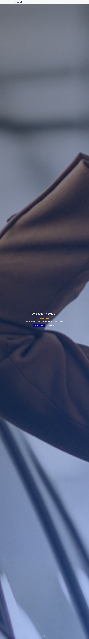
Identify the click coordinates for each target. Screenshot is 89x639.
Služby (49, 2)
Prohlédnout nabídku (39, 325)
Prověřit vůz (66, 2)
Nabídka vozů (42, 2)
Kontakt (73, 2)
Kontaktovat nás (50, 325)
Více (44, 634)
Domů (35, 2)
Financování (57, 2)
